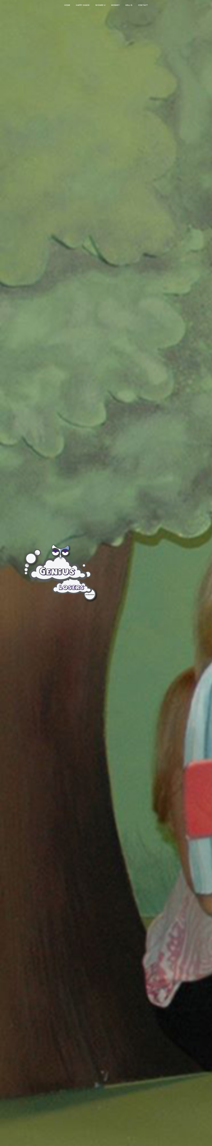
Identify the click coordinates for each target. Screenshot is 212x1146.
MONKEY (115, 5)
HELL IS (128, 5)
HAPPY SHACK (83, 5)
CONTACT (143, 5)
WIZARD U (100, 5)
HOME (67, 5)
